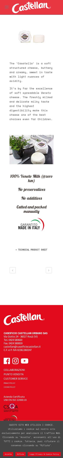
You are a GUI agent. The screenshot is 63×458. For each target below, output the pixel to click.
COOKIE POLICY (9, 387)
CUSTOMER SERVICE (16, 378)
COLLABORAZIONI (14, 370)
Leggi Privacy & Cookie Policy (44, 454)
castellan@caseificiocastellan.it (22, 346)
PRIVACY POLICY (9, 383)
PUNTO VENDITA (13, 374)
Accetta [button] (8, 454)
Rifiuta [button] (20, 454)
